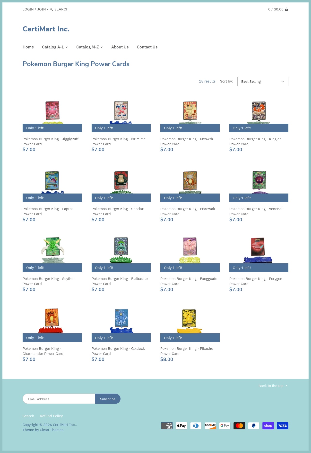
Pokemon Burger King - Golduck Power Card (118, 351)
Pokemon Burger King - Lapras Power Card (48, 211)
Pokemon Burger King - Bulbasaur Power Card (120, 281)
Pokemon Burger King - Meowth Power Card (186, 141)
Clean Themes (51, 429)
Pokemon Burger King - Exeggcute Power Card (188, 281)
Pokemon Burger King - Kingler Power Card (255, 141)
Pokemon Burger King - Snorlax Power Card (118, 211)
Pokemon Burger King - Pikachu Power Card (186, 351)
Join (41, 9)
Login (28, 9)
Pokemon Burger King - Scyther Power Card (49, 281)
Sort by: (226, 81)
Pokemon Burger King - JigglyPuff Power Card (50, 141)
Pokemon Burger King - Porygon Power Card (255, 281)
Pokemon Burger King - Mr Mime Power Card (119, 141)
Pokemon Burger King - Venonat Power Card (256, 211)
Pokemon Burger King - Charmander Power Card (43, 351)
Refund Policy (51, 416)
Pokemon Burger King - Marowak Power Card (187, 211)
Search (28, 416)
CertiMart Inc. (46, 29)
